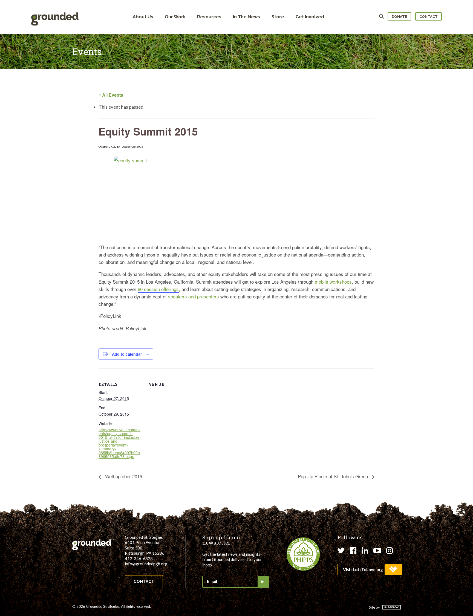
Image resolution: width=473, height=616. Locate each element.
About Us (143, 16)
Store (278, 16)
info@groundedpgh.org (146, 563)
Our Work (175, 16)
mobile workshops (333, 281)
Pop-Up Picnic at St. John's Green (333, 476)
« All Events (111, 95)
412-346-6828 (139, 558)
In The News (246, 16)
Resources (209, 16)
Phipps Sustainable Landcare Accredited (303, 554)
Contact (428, 17)
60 (141, 289)
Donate (399, 17)
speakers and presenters (193, 296)
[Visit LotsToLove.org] (370, 569)
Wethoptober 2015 (123, 476)
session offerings (161, 289)
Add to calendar (127, 354)
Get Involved (310, 16)
